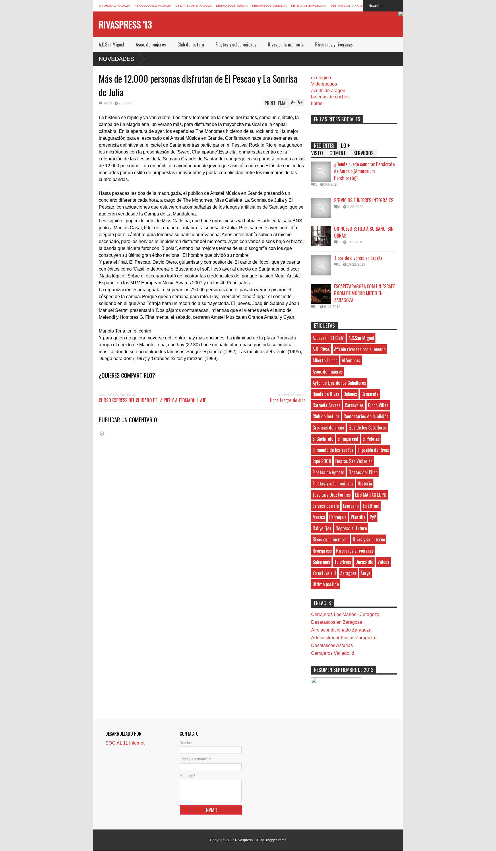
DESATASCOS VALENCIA (269, 5)
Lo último (371, 505)
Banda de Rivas (326, 393)
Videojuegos (324, 83)
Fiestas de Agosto (328, 472)
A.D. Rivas (321, 349)
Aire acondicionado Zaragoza (341, 629)
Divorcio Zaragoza (114, 5)
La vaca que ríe (326, 505)
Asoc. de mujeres (151, 44)
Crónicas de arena (328, 427)
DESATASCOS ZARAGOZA (193, 5)
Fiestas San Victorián (354, 461)
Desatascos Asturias (332, 645)
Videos (383, 561)
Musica (319, 517)
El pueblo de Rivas (373, 449)
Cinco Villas (378, 405)
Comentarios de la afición (366, 416)
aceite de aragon (328, 90)
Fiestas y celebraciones (236, 44)
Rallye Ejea (322, 528)
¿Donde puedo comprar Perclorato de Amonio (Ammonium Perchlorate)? (364, 171)
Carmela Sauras (326, 405)
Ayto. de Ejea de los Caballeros (339, 382)
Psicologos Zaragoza (152, 5)
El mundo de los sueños (333, 449)
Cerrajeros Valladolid (332, 653)
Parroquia (337, 517)
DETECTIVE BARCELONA (308, 5)
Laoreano (351, 505)
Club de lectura (190, 44)
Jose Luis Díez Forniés (332, 494)
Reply (107, 103)
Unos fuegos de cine (287, 400)
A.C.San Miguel (111, 44)
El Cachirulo (323, 438)
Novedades (116, 59)
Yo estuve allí (324, 573)
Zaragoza (348, 573)
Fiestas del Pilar (362, 472)
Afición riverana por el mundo (359, 349)
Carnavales (354, 405)
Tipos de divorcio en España (358, 257)
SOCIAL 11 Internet (124, 743)
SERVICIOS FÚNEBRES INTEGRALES (363, 200)
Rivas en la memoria (286, 44)
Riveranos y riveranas (334, 44)
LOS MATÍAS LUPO (370, 494)
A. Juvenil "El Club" (328, 338)
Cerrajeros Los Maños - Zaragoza (345, 614)
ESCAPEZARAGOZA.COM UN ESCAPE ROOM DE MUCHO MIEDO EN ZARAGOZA (364, 293)
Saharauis (321, 561)
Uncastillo (364, 561)
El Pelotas (371, 438)
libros (316, 103)
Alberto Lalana (325, 360)
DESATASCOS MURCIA (232, 5)
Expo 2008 (322, 461)
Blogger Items (275, 840)
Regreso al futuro (351, 528)
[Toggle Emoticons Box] (102, 433)
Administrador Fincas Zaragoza (343, 637)
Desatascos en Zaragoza (336, 622)
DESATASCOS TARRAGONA (350, 5)
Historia (365, 483)
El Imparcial (348, 438)
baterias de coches (330, 96)
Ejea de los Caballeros (367, 427)
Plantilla (358, 517)
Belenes (350, 393)
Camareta (370, 393)
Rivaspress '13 (125, 24)
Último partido (326, 584)
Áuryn (365, 573)
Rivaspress (322, 550)
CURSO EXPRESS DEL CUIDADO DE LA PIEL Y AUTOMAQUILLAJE (152, 400)
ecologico (321, 77)
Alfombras (351, 360)
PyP (373, 517)
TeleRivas (342, 561)
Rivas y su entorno (369, 539)
